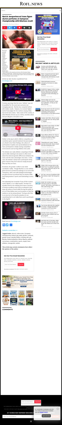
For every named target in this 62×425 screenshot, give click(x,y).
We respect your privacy (23, 409)
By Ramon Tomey (50, 209)
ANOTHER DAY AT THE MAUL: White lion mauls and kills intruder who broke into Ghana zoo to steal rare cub (50, 223)
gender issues (6, 237)
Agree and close (46, 415)
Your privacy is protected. (9, 269)
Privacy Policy (44, 412)
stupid (25, 241)
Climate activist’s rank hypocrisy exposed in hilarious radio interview (50, 199)
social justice (14, 241)
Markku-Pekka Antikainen (10, 239)
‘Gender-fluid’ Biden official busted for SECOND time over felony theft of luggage (50, 119)
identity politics (16, 237)
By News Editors (50, 78)
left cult (28, 237)
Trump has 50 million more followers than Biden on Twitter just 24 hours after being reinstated (50, 151)
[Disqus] (18, 332)
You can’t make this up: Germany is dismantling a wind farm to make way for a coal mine (50, 159)
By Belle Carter (50, 70)
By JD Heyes (49, 105)
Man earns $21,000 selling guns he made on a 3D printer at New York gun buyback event (50, 193)
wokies (18, 243)
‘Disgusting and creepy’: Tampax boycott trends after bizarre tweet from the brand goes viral (50, 144)
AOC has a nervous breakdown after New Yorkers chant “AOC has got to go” (50, 176)
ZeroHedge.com (7, 81)
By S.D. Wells (49, 96)
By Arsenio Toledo (50, 115)
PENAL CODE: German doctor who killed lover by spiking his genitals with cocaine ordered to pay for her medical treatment (50, 168)
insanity (23, 237)
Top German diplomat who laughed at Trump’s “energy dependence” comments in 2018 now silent (50, 207)
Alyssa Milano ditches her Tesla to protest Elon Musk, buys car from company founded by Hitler (50, 136)
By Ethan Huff (49, 188)
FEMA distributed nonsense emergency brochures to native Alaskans (49, 83)
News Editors (15, 24)
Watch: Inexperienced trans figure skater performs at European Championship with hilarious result (50, 75)
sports (20, 241)
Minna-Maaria (22, 239)
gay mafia (19, 235)
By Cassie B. (49, 171)
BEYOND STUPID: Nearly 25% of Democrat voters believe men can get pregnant (50, 214)
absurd (14, 233)
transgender (11, 243)
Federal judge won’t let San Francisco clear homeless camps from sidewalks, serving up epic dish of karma (49, 102)
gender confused (28, 235)
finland (14, 235)
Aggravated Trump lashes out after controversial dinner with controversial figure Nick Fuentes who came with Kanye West (50, 128)
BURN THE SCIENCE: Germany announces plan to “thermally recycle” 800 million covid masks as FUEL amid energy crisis (50, 184)
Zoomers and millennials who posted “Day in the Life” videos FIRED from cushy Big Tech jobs (49, 68)
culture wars (20, 233)
